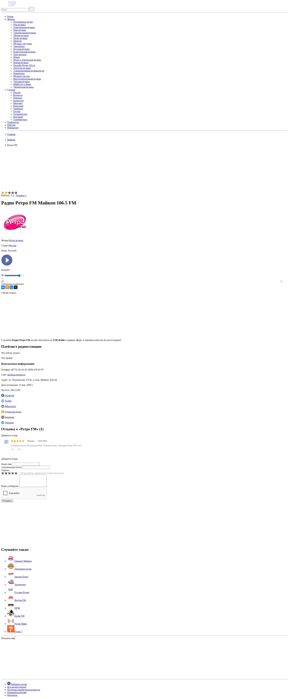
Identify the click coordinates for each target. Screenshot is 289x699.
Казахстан (18, 100)
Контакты (12, 695)
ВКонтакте (10, 406)
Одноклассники (13, 412)
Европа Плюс (21, 576)
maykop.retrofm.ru (16, 374)
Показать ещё (8, 638)
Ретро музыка (20, 38)
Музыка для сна (21, 76)
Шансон (17, 41)
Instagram (9, 417)
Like (285, 281)
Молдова (17, 103)
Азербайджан (20, 119)
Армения (18, 108)
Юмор (16, 57)
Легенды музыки (22, 68)
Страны (11, 89)
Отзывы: (21, 195)
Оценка (5, 470)
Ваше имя (6, 464)
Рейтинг (11, 125)
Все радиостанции (16, 687)
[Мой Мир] (11, 287)
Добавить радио (19, 684)
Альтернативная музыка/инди (28, 70)
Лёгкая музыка (21, 35)
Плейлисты (13, 122)
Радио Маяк (20, 623)
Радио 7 (18, 631)
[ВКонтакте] (3, 287)
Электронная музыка (24, 27)
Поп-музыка (19, 30)
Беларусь (17, 95)
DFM (17, 608)
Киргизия (18, 106)
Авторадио (20, 584)
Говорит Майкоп (23, 561)
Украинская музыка (23, 87)
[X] (15, 287)
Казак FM (19, 616)
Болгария (18, 117)
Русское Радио (21, 592)
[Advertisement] (91, 170)
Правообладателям (16, 692)
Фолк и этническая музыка (27, 60)
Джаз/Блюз (19, 46)
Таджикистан (20, 114)
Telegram (9, 422)
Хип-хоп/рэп (19, 54)
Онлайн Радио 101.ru (24, 65)
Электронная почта (11, 467)
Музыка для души (22, 43)
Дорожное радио (23, 569)
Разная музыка (20, 62)
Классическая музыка (24, 51)
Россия (16, 92)
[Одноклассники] (7, 287)
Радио (10, 16)
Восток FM (20, 600)
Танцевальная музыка (24, 32)
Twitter (8, 401)
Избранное (12, 127)
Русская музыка (21, 49)
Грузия (16, 111)
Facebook (9, 395)
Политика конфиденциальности (23, 689)
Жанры (11, 19)
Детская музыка (21, 81)
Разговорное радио (23, 22)
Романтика (19, 73)
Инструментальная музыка (27, 79)
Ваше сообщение (10, 486)
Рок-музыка (19, 24)
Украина (17, 98)
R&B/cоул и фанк (22, 84)
